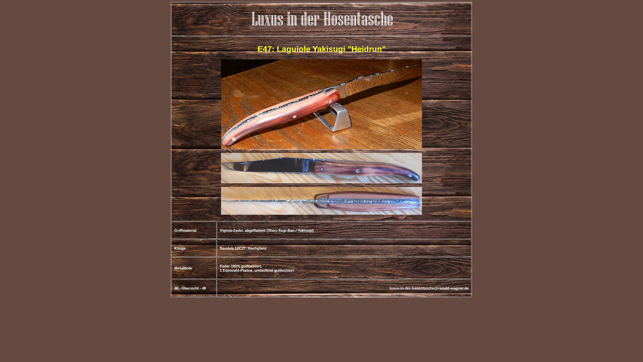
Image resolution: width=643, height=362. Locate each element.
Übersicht (190, 288)
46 (176, 288)
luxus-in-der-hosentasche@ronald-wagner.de (429, 288)
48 (204, 288)
